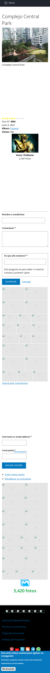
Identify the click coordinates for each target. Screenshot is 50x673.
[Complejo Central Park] (25, 61)
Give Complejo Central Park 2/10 (5, 118)
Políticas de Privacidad (13, 639)
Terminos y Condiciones (14, 626)
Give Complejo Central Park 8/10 (19, 118)
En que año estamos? (15, 255)
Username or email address (17, 436)
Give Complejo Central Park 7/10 (17, 118)
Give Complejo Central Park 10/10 (23, 118)
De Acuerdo (8, 669)
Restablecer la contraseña (18, 478)
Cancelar (26, 281)
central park (8, 383)
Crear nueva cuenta (15, 474)
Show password (20, 451)
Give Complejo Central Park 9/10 (21, 118)
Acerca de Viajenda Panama (16, 620)
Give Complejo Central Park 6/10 (14, 118)
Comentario (9, 228)
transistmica (21, 383)
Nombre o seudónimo (13, 214)
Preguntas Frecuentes (13, 633)
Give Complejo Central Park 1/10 (3, 118)
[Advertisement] (25, 92)
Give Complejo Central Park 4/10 (10, 118)
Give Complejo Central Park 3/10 (8, 118)
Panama (14, 128)
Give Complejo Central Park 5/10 (12, 118)
